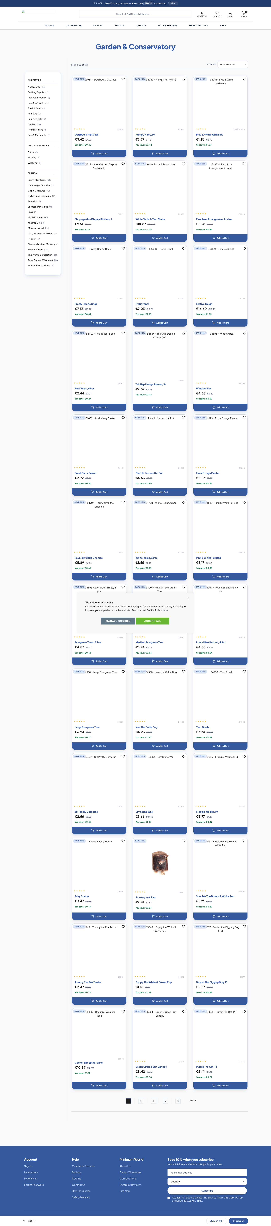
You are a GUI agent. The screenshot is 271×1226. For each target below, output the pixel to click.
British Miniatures (39, 180)
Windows (34, 162)
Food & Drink (36, 108)
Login (230, 16)
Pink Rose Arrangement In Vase (214, 219)
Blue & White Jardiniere (209, 134)
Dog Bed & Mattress (86, 134)
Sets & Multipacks (39, 135)
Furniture (35, 113)
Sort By (211, 64)
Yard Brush (202, 727)
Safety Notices (81, 1197)
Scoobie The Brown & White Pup (215, 896)
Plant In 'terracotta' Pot (149, 473)
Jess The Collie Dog (146, 727)
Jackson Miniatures (40, 206)
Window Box (203, 388)
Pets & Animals (38, 103)
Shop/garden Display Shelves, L (93, 219)
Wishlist (217, 16)
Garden (34, 124)
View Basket (217, 1221)
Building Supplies (39, 92)
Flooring (34, 157)
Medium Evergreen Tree (149, 642)
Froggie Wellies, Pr (207, 811)
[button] (202, 14)
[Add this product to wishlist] (123, 79)
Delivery (77, 1172)
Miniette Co (36, 222)
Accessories (36, 87)
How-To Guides (81, 1191)
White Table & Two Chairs (150, 219)
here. (165, 610)
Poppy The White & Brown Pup (154, 982)
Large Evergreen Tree (87, 727)
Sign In (28, 1166)
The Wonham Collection (42, 254)
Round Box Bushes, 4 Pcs (211, 642)
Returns (76, 1178)
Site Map (125, 1191)
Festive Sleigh (204, 303)
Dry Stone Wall (144, 811)
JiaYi (32, 212)
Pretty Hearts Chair (86, 303)
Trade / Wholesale (130, 1172)
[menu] (135, 25)
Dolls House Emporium (42, 196)
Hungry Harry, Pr (145, 134)
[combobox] (135, 14)
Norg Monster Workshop (42, 233)
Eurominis (34, 201)
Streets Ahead (38, 249)
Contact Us (78, 1184)
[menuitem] (49, 25)
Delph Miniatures (39, 190)
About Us (125, 1166)
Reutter (34, 238)
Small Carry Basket (86, 473)
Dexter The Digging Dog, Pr (212, 982)
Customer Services (83, 1166)
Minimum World (38, 228)
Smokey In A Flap (146, 897)
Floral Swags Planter (208, 473)
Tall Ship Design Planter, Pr (151, 384)
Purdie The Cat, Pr (206, 1066)
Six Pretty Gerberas (86, 811)
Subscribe (207, 1190)
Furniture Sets (37, 119)
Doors (33, 152)
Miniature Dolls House (40, 265)
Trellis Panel (142, 303)
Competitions (128, 1178)
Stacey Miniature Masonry (43, 244)
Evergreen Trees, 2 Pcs (88, 642)
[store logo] (48, 14)
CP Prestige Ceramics (41, 185)
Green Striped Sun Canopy (151, 1066)
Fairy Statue (82, 896)
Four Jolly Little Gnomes (89, 557)
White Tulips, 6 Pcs (146, 557)
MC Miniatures (38, 217)
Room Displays (37, 129)
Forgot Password (34, 1184)
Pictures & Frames (39, 97)
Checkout (238, 1221)
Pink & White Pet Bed (208, 557)
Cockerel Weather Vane (89, 1062)
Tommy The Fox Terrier (88, 982)
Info (172, 3)
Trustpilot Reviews (130, 1184)
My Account (31, 1172)
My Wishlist (30, 1178)
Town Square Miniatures (43, 260)
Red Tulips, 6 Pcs (84, 388)
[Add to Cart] (99, 153)
